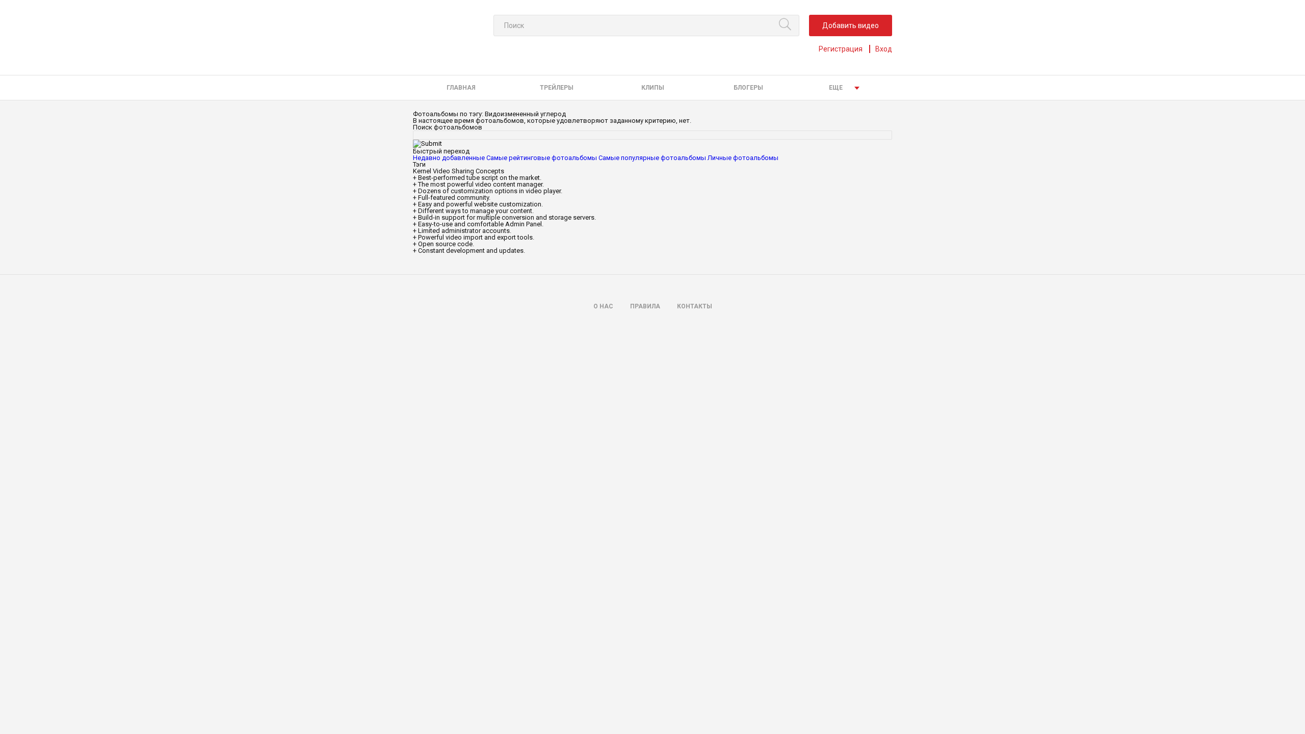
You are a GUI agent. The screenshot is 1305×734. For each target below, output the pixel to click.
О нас (603, 306)
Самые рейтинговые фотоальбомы (541, 158)
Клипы (652, 87)
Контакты (694, 306)
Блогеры (748, 87)
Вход (883, 49)
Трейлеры (556, 87)
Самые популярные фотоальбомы (652, 158)
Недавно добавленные (449, 158)
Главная (461, 87)
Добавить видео (850, 25)
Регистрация (841, 49)
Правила (645, 306)
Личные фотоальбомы (743, 158)
